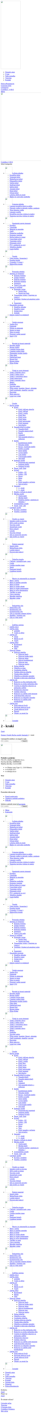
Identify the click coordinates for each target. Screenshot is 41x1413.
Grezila (12, 531)
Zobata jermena (19, 277)
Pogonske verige (19, 289)
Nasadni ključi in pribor (22, 427)
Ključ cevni (22, 417)
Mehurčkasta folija (16, 548)
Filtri (15, 648)
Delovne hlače (23, 654)
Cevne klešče (23, 453)
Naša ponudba (10, 784)
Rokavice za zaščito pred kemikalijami (22, 700)
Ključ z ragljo (23, 413)
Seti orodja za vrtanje (17, 537)
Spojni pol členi (23, 293)
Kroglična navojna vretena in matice (22, 214)
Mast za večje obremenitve (19, 590)
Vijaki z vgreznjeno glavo (18, 376)
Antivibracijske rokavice (22, 696)
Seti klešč (21, 458)
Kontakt (8, 788)
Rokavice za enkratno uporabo (24, 697)
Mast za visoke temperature (19, 588)
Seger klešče (22, 451)
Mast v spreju (14, 580)
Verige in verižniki (16, 287)
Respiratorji (18, 644)
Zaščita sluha (14, 629)
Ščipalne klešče (23, 445)
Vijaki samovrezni (16, 378)
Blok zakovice (15, 394)
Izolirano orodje (19, 460)
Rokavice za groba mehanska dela (26, 684)
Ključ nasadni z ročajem (26, 482)
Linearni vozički (15, 212)
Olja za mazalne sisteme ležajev (20, 613)
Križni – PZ (22, 472)
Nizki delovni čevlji (21, 705)
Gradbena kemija (15, 571)
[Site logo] (11, 68)
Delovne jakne (23, 658)
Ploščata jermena (20, 279)
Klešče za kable (23, 449)
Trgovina (8, 786)
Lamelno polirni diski (17, 351)
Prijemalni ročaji (15, 243)
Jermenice (17, 283)
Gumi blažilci (14, 249)
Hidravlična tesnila (16, 264)
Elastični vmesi (19, 309)
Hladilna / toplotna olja (17, 615)
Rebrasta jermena (20, 281)
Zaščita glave (14, 627)
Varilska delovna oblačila (22, 672)
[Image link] (6, 754)
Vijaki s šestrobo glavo (17, 372)
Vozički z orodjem (20, 511)
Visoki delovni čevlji (21, 709)
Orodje (9, 735)
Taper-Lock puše (20, 285)
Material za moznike (17, 229)
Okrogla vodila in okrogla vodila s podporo (24, 208)
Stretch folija (14, 546)
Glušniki (17, 631)
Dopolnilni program (16, 305)
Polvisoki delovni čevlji (22, 707)
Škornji (16, 711)
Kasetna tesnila (15, 260)
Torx (20, 480)
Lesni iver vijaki (15, 396)
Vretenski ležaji (15, 177)
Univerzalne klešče (24, 456)
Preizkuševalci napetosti (26, 462)
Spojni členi (22, 291)
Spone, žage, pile (20, 506)
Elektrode (13, 326)
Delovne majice (23, 664)
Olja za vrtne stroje (16, 617)
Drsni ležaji (13, 191)
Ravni (20, 476)
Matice (12, 382)
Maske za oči (18, 639)
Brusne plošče (14, 347)
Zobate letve (18, 311)
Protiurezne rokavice (21, 690)
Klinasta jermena (20, 275)
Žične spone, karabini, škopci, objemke (23, 388)
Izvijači (16, 470)
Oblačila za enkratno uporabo (24, 676)
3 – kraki (21, 490)
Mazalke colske (15, 598)
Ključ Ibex (22, 415)
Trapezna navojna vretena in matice (22, 216)
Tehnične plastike (16, 247)
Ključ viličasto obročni (26, 409)
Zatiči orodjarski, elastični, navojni (21, 390)
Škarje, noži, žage (20, 468)
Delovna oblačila (20, 652)
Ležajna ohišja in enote (17, 195)
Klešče (16, 441)
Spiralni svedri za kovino (18, 521)
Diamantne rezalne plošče (18, 353)
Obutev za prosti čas (21, 713)
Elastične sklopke (20, 307)
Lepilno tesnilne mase (17, 565)
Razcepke (13, 392)
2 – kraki (21, 488)
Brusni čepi (13, 359)
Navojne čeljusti (15, 533)
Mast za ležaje (14, 584)
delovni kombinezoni (25, 660)
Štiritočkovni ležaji (16, 179)
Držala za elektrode (16, 328)
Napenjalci (17, 303)
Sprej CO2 (13, 336)
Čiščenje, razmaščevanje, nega (20, 561)
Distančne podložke (16, 233)
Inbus (20, 478)
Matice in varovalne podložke (20, 197)
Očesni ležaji (14, 193)
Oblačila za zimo (20, 668)
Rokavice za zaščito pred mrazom (25, 694)
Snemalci (17, 486)
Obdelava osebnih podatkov (15, 798)
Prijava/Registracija (12, 1386)
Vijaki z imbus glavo (17, 374)
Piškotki (8, 800)
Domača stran (10, 780)
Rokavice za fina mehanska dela (25, 682)
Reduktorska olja (15, 609)
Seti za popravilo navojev (18, 535)
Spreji (12, 567)
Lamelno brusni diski (17, 349)
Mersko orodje (19, 494)
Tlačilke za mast (15, 592)
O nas (7, 782)
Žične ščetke (14, 363)
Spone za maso (15, 330)
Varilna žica (14, 324)
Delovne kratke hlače (25, 656)
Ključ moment (23, 423)
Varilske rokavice (20, 692)
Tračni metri (22, 496)
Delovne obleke (15, 650)
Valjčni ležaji (14, 183)
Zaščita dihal (14, 642)
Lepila (12, 563)
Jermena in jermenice (17, 274)
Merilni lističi (22, 498)
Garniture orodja (15, 508)
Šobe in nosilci (15, 332)
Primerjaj (8, 1384)
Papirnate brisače (15, 569)
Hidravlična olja (15, 608)
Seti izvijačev (23, 484)
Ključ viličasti (23, 411)
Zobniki (16, 313)
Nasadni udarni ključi (25, 431)
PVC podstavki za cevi (17, 245)
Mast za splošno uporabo (18, 582)
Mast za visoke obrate (17, 586)
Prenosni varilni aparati (17, 334)
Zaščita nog (14, 703)
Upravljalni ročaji (16, 239)
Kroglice (13, 225)
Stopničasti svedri (16, 527)
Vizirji (16, 640)
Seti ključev (22, 425)
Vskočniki (13, 227)
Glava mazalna (15, 594)
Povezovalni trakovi (16, 552)
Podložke (13, 384)
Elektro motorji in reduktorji (19, 315)
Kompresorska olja (16, 611)
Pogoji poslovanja (11, 796)
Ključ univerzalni (24, 421)
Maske (16, 646)
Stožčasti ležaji (15, 185)
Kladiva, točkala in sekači (23, 492)
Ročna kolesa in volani (17, 237)
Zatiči (12, 231)
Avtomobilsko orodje (21, 504)
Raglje (20, 433)
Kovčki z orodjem (20, 510)
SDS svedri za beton (17, 523)
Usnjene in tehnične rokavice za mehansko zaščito (25, 687)
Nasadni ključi (23, 429)
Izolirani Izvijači (24, 466)
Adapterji (21, 435)
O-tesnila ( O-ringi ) (16, 262)
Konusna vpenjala (16, 235)
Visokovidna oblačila (21, 674)
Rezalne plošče (15, 345)
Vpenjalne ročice (15, 241)
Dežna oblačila (19, 666)
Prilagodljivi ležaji (16, 181)
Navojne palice (15, 386)
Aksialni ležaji (14, 189)
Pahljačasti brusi (15, 357)
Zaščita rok (13, 680)
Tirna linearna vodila (17, 210)
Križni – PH (22, 474)
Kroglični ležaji (15, 175)
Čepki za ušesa (19, 633)
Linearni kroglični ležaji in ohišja (21, 206)
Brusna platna (14, 361)
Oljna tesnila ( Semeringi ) (19, 258)
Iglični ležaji (14, 187)
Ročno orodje (14, 405)
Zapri (3, 731)
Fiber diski (13, 355)
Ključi (16, 407)
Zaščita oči (13, 635)
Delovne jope (23, 662)
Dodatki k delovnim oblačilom (24, 678)
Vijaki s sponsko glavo (17, 380)
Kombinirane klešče (25, 443)
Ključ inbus (22, 419)
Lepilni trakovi (15, 550)
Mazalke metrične (16, 596)
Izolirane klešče (23, 464)
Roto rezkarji (14, 529)
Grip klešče (22, 455)
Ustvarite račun (6, 1403)
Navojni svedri (15, 525)
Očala (16, 637)
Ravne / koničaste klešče (26, 447)
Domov (4, 735)
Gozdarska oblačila (20, 670)
